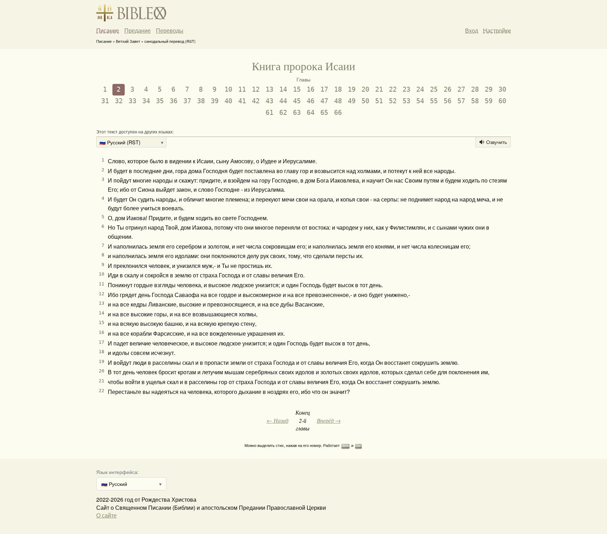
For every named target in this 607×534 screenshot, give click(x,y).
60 (502, 101)
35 (160, 101)
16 (310, 89)
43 (269, 101)
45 (297, 101)
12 (256, 89)
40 (228, 101)
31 (105, 101)
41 (242, 101)
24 (420, 89)
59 (488, 101)
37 (187, 101)
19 (351, 89)
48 (338, 101)
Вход (471, 30)
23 (406, 89)
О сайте (106, 515)
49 (351, 101)
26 (447, 89)
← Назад (277, 420)
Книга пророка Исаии (303, 65)
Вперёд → (329, 420)
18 (338, 89)
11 (242, 89)
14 (283, 89)
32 (119, 101)
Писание (107, 30)
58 (475, 101)
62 (283, 112)
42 (256, 101)
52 (393, 101)
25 (434, 89)
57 (461, 101)
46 (310, 101)
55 (434, 101)
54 (420, 101)
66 (338, 112)
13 (269, 89)
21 (379, 89)
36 (173, 101)
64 (310, 112)
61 (269, 112)
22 (393, 89)
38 (201, 101)
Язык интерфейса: (117, 471)
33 (132, 101)
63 (297, 112)
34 (146, 101)
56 (447, 101)
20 (365, 89)
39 (214, 101)
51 (379, 101)
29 (488, 89)
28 (475, 89)
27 (461, 89)
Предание (137, 30)
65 (324, 112)
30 (502, 89)
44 (283, 101)
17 (324, 89)
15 (297, 89)
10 (228, 89)
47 (324, 101)
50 (365, 101)
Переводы (169, 30)
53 (406, 101)
